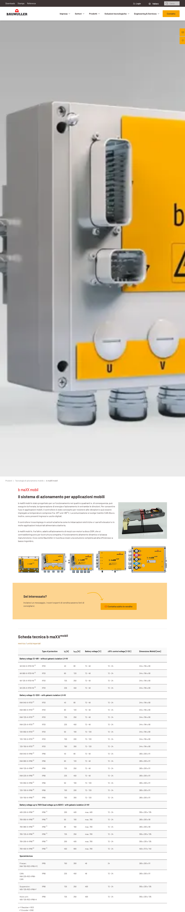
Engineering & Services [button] (145, 13)
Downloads (10, 3)
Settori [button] (78, 13)
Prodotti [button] (93, 13)
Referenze (31, 3)
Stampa (21, 3)
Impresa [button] (63, 13)
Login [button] (138, 3)
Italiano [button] (155, 4)
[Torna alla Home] (16, 13)
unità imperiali (34, 643)
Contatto (171, 13)
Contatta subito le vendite (120, 606)
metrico (21, 643)
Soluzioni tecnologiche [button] (116, 13)
